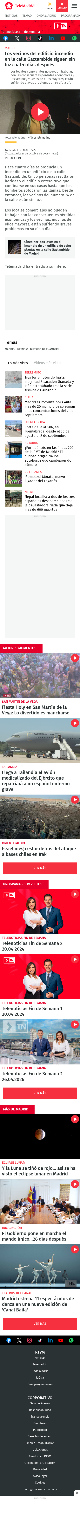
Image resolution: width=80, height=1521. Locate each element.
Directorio (40, 1423)
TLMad (27, 15)
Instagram (28, 38)
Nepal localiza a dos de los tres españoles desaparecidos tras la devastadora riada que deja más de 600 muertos (13, 498)
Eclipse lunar (13, 1162)
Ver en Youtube (61, 1340)
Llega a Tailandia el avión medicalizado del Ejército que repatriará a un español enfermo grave (40, 740)
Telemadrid (40, 1364)
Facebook (5, 38)
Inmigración (12, 1228)
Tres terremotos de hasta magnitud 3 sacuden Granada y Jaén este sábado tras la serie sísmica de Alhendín (13, 379)
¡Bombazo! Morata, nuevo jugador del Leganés (13, 478)
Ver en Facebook (9, 1341)
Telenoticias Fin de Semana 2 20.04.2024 (40, 911)
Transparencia (40, 1416)
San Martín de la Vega (20, 701)
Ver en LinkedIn (50, 1340)
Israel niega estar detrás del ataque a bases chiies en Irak (40, 817)
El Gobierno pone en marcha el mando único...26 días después (40, 1201)
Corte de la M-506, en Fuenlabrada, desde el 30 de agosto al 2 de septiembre (13, 428)
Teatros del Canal (17, 1293)
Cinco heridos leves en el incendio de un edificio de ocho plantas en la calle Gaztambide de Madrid (14, 247)
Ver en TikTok (40, 1341)
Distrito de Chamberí (44, 349)
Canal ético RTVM (40, 1456)
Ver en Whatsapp (71, 1340)
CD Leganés (33, 471)
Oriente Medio (13, 843)
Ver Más (40, 868)
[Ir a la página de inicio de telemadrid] (20, 6)
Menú (74, 6)
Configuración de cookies (40, 1489)
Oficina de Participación (40, 1462)
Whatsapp (74, 38)
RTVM (40, 1352)
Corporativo (40, 1398)
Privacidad (40, 1469)
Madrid (11, 48)
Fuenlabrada (35, 422)
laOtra (40, 1377)
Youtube (63, 38)
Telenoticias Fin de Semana (24, 937)
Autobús (31, 442)
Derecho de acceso (40, 1436)
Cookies (40, 1482)
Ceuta (29, 397)
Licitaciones (40, 1449)
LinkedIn (51, 38)
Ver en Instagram (29, 1340)
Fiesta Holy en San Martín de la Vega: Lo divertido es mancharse (40, 675)
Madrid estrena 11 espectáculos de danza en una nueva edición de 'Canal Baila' (40, 1266)
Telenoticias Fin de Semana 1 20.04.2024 (40, 976)
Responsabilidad (40, 1410)
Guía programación (40, 1384)
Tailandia (9, 767)
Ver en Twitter (19, 1341)
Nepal (29, 491)
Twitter (17, 38)
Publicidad (40, 1429)
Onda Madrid (46, 15)
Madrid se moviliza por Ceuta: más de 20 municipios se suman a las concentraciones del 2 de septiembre (13, 404)
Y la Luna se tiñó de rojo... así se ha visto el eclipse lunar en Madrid (40, 1136)
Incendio (22, 349)
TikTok (40, 38)
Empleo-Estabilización (40, 1443)
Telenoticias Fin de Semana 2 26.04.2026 (40, 1041)
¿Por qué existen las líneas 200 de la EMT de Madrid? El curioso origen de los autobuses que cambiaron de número (13, 449)
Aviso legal (40, 1476)
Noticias (11, 15)
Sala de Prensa (40, 1403)
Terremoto (33, 372)
